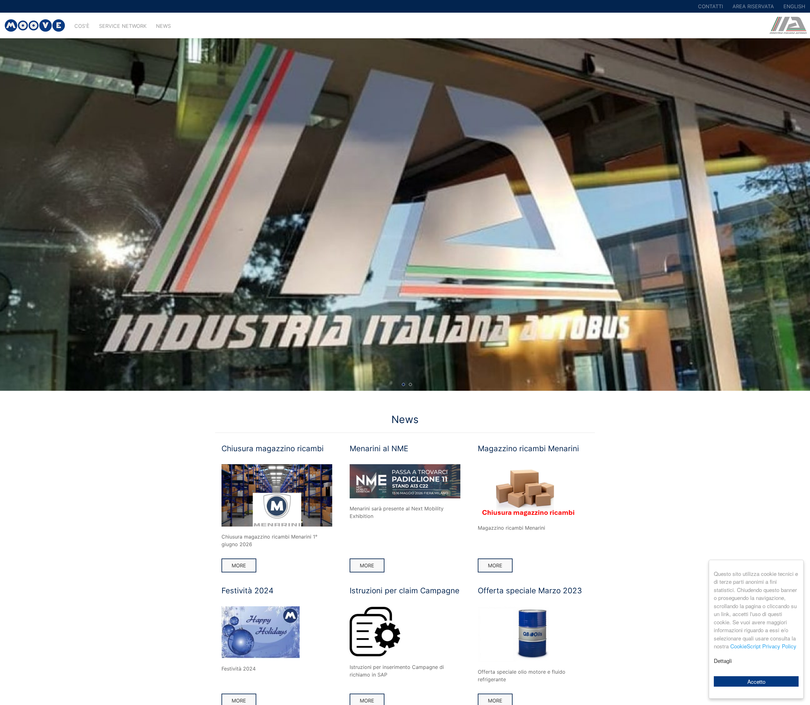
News (163, 26)
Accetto (756, 681)
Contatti (710, 6)
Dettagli (723, 660)
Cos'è (82, 26)
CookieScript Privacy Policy (763, 646)
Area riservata (753, 6)
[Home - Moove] (35, 25)
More (239, 565)
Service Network (122, 26)
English (794, 6)
